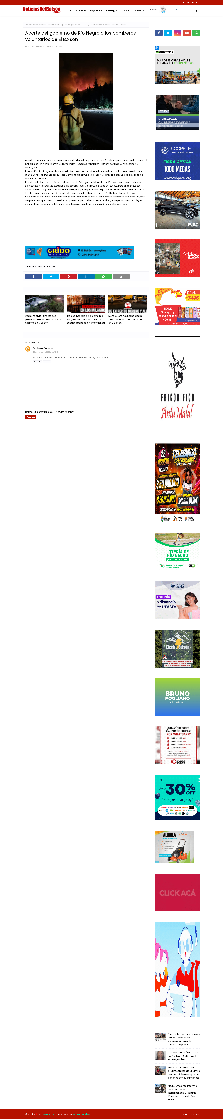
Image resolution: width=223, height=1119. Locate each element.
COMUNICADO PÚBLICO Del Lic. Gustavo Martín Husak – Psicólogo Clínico (183, 1056)
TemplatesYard (48, 1114)
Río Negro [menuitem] (111, 10)
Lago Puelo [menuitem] (96, 10)
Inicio (27, 24)
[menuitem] (164, 9)
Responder (37, 362)
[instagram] (193, 2)
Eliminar (47, 362)
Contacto (195, 1114)
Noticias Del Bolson (36, 46)
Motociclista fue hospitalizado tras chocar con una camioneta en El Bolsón (126, 319)
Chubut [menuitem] (125, 10)
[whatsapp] (196, 33)
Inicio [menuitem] (69, 10)
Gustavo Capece (43, 348)
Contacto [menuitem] (139, 10)
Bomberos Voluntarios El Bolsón (45, 24)
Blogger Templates (81, 1114)
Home (185, 1114)
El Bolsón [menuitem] (81, 10)
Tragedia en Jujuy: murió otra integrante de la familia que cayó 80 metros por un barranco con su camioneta (184, 1072)
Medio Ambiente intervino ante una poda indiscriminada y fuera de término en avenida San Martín (182, 1092)
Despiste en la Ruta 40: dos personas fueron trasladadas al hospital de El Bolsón (43, 319)
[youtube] (187, 33)
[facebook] (183, 2)
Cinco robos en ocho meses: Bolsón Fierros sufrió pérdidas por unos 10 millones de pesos (184, 1039)
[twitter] (188, 2)
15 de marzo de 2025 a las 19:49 (45, 352)
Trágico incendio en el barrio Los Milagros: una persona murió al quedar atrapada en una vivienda (86, 319)
